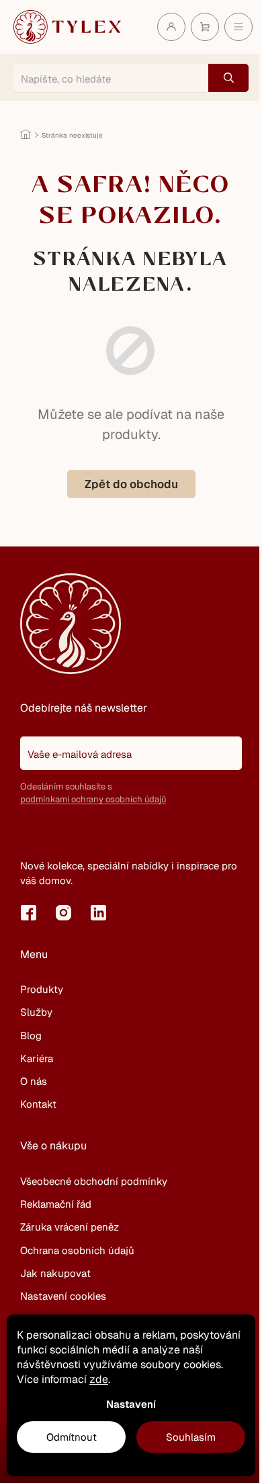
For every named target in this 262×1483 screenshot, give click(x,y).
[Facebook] (28, 912)
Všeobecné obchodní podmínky (93, 1181)
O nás (33, 1081)
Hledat (228, 78)
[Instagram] (63, 912)
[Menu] (238, 27)
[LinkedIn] (98, 912)
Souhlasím (191, 1437)
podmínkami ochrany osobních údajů (93, 799)
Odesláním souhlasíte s (93, 793)
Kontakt (38, 1104)
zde (98, 1379)
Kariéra (36, 1058)
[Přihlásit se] (37, 834)
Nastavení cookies (63, 1296)
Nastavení (131, 1404)
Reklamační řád (55, 1204)
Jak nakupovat (55, 1273)
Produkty (41, 989)
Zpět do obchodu (131, 484)
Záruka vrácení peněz (69, 1227)
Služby (36, 1012)
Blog (31, 1035)
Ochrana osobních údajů (77, 1250)
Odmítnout (71, 1437)
